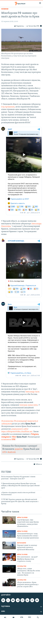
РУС (29, 617)
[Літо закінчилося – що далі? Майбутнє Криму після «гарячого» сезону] (9, 557)
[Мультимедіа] (13, 617)
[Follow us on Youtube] (13, 600)
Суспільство (21, 566)
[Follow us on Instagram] (23, 600)
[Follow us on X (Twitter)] (8, 600)
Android (11, 452)
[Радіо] (5, 617)
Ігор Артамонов (8, 107)
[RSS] (27, 600)
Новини (4, 9)
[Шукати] (38, 617)
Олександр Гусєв (32, 392)
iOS (4, 452)
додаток (19, 449)
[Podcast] (32, 600)
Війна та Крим (22, 517)
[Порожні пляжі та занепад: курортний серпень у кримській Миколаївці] (9, 545)
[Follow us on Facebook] (3, 600)
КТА (21, 617)
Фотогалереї (21, 543)
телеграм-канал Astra (28, 405)
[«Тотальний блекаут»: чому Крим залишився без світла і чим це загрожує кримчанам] (9, 534)
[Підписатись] (37, 600)
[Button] (19, 26)
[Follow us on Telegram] (18, 600)
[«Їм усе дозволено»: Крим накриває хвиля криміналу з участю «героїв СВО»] (9, 582)
